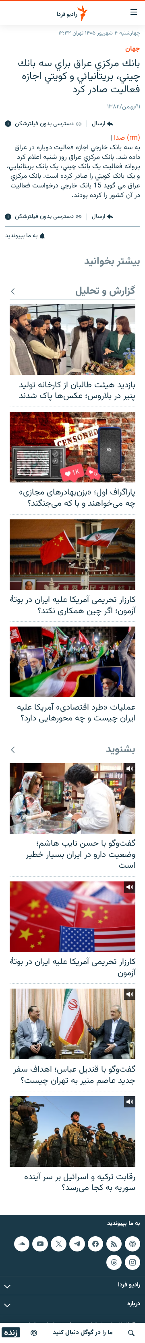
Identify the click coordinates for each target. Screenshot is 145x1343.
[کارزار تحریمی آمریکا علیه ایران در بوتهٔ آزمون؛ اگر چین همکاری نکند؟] (72, 554)
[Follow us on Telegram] (77, 1243)
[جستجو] (131, 1333)
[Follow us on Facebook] (95, 1243)
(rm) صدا (127, 138)
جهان (132, 49)
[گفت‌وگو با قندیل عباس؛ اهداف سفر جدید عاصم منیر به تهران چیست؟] (72, 1024)
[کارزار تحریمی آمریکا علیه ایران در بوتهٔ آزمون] (72, 916)
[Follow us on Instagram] (132, 1262)
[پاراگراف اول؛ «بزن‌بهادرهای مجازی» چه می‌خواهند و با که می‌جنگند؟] (72, 447)
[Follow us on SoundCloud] (21, 1243)
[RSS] (114, 1243)
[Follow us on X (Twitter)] (58, 1243)
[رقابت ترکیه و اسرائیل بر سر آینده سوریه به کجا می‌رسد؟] (72, 1131)
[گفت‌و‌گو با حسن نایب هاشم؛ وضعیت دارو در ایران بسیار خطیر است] (72, 798)
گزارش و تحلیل (105, 291)
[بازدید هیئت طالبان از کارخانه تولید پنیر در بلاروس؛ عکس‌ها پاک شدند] (72, 339)
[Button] (102, 124)
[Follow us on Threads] (114, 1262)
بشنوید (120, 750)
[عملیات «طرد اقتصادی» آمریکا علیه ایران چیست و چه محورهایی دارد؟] (72, 662)
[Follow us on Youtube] (40, 1243)
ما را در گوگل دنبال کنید (83, 1333)
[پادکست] (34, 1333)
